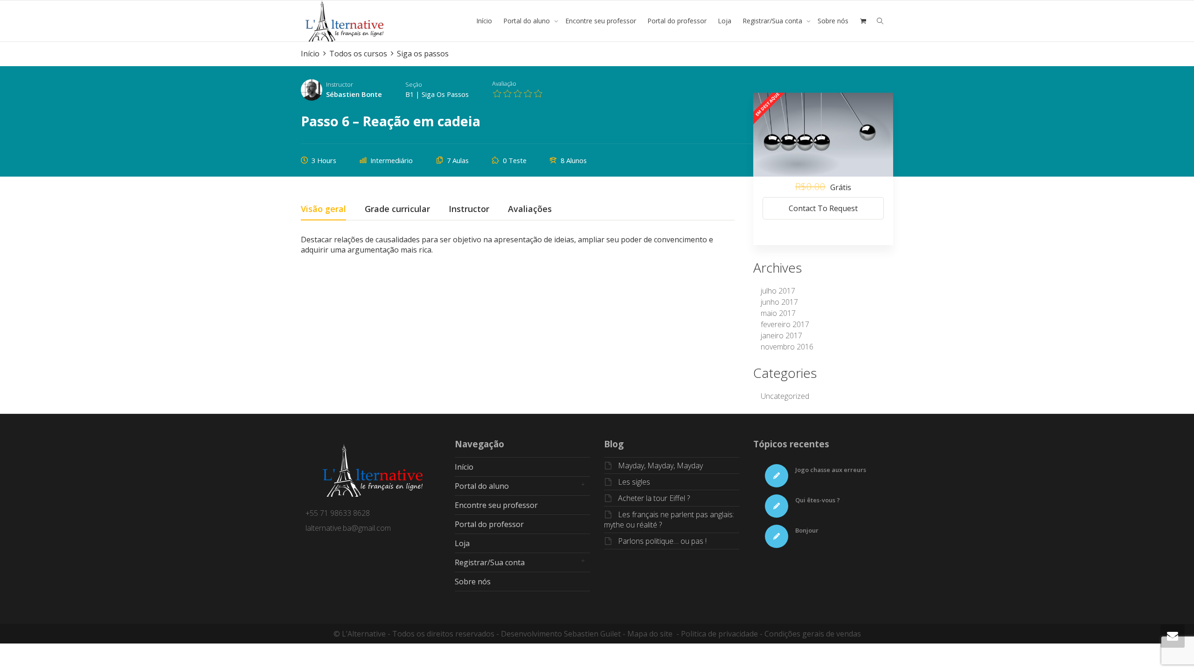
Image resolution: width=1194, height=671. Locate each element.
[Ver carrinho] (863, 20)
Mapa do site (650, 634)
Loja (724, 20)
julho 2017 (778, 291)
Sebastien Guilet (592, 634)
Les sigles (634, 482)
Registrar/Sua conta (773, 20)
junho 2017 (779, 302)
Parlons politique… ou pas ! (662, 541)
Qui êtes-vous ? (817, 500)
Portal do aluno (527, 20)
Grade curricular (397, 209)
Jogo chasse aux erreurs (830, 470)
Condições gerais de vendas (812, 634)
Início (484, 20)
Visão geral (323, 209)
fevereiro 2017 (785, 324)
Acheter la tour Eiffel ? (654, 498)
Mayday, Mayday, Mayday (660, 465)
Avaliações (530, 209)
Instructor (339, 84)
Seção (413, 84)
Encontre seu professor (600, 20)
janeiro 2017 (781, 335)
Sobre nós (833, 20)
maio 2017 (778, 313)
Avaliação (504, 83)
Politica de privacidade (719, 634)
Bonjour (807, 530)
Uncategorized (785, 396)
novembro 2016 (787, 347)
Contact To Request (823, 208)
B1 (409, 94)
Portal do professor (677, 20)
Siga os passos (445, 94)
